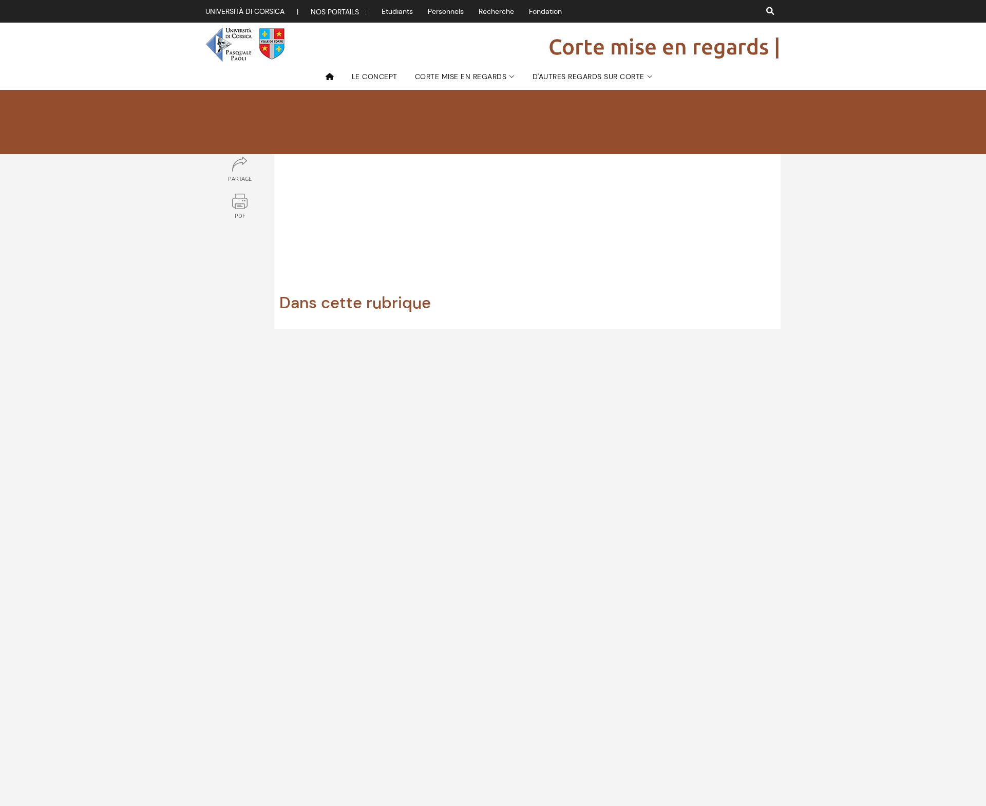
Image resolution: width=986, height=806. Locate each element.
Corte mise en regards (461, 76)
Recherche (496, 11)
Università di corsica (245, 11)
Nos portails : (339, 11)
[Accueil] (334, 76)
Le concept (374, 76)
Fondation (545, 11)
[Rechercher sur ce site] (770, 11)
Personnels (446, 11)
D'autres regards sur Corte (588, 76)
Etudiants (397, 11)
